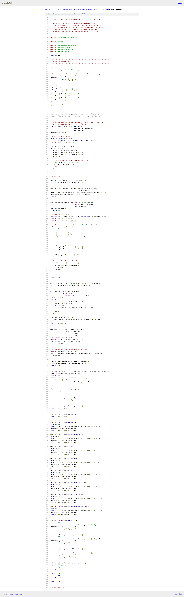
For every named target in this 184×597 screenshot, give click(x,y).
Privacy (17, 594)
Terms (22, 594)
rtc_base (105, 9)
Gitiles (11, 594)
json (180, 594)
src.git (55, 9)
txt (176, 594)
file (84, 14)
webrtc (48, 9)
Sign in (180, 3)
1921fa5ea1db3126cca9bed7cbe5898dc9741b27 (78, 9)
